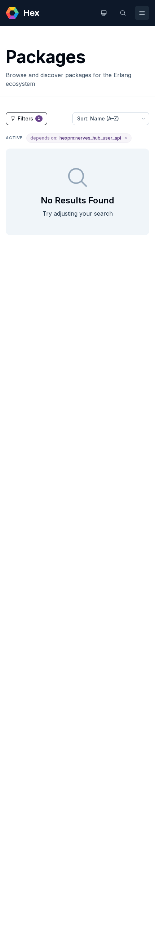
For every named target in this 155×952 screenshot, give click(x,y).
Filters (29, 118)
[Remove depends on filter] (126, 138)
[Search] (123, 13)
